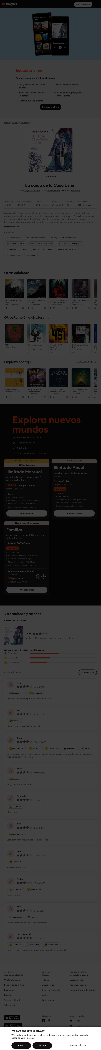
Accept (42, 1045)
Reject (21, 1045)
